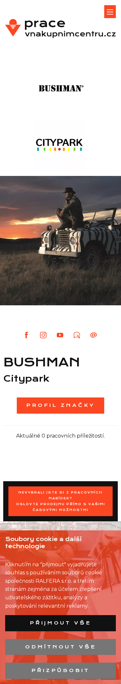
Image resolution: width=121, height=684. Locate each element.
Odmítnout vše (60, 647)
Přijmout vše (60, 623)
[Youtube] (60, 335)
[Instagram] (43, 335)
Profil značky (60, 405)
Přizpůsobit (60, 670)
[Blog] (77, 335)
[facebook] (26, 335)
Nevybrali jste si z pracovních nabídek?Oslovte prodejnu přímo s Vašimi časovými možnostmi (60, 501)
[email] (94, 335)
